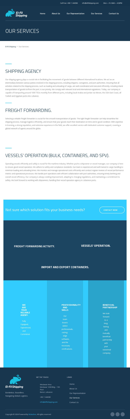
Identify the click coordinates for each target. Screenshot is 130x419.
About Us (56, 13)
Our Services (96, 13)
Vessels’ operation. (96, 245)
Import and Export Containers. (65, 267)
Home (42, 13)
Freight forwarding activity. (34, 246)
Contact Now (110, 210)
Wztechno (32, 414)
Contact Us (114, 13)
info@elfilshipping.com (49, 402)
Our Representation (75, 13)
